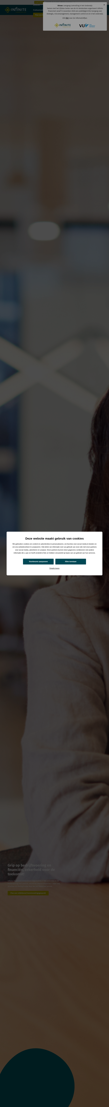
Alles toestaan (70, 561)
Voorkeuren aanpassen (38, 561)
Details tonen (54, 568)
